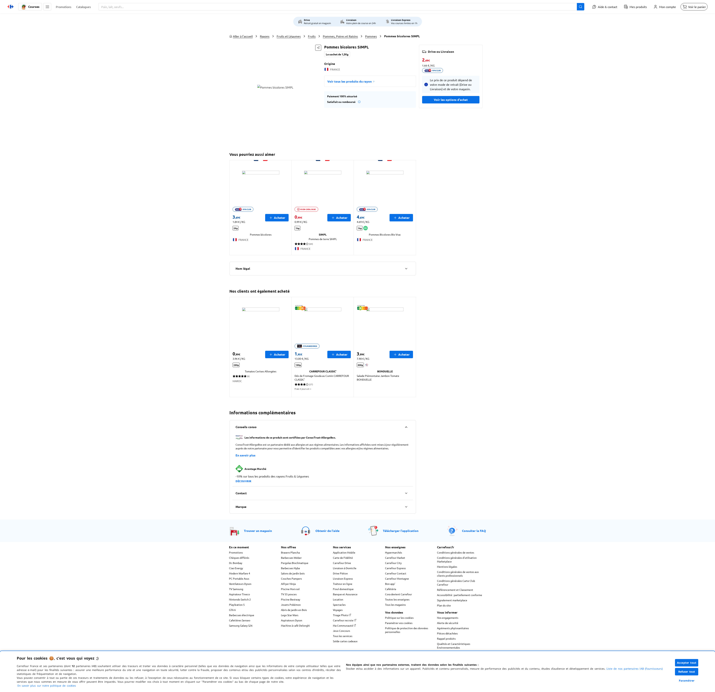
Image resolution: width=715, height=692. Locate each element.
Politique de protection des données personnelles (406, 629)
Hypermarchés (393, 552)
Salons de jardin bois (293, 573)
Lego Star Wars (289, 615)
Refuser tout (686, 671)
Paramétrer (687, 680)
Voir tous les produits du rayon (349, 81)
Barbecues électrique (241, 615)
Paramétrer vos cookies (398, 623)
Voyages (338, 609)
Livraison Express (343, 578)
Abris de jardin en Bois (294, 609)
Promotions (236, 552)
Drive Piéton (340, 573)
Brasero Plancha (290, 552)
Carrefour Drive (342, 563)
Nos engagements (447, 617)
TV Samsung (236, 589)
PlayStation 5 (237, 604)
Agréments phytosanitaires (453, 628)
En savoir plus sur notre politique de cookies (47, 685)
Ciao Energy (236, 568)
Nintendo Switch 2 (240, 599)
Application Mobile (344, 552)
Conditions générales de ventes (455, 552)
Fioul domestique (343, 589)
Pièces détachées (447, 633)
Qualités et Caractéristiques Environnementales (453, 645)
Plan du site (444, 605)
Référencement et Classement (455, 589)
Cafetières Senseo (239, 620)
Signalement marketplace (452, 600)
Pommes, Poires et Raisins (340, 36)
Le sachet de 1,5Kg (337, 54)
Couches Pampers (291, 578)
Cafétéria (390, 589)
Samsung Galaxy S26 (240, 625)
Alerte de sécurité (447, 623)
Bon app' (390, 583)
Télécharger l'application (400, 531)
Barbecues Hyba (290, 568)
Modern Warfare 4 (239, 573)
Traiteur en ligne (342, 583)
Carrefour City (393, 563)
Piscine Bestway (290, 599)
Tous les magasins (395, 604)
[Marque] (406, 506)
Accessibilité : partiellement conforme (459, 595)
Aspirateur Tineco (239, 594)
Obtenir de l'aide (327, 531)
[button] (47, 6)
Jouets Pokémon (291, 604)
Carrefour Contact (395, 573)
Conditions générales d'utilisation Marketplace (457, 559)
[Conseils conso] (406, 427)
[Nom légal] (406, 268)
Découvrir (243, 481)
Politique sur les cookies (399, 617)
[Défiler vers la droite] (411, 207)
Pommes (371, 36)
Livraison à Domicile (344, 568)
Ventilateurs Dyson (240, 583)
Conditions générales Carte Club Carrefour (456, 582)
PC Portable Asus (239, 578)
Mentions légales (447, 566)
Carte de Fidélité (343, 557)
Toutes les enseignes (397, 599)
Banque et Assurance (345, 594)
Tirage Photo (341, 615)
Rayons (264, 36)
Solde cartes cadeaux (345, 641)
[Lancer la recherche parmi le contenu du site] (580, 6)
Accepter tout (686, 662)
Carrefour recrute (343, 620)
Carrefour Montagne (397, 578)
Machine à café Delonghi (295, 625)
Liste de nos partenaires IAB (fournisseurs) (634, 668)
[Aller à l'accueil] (10, 6)
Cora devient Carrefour (398, 594)
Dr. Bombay (235, 563)
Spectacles (339, 604)
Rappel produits (446, 638)
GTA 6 (232, 609)
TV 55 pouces (289, 594)
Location (338, 599)
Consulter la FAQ (474, 531)
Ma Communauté (343, 625)
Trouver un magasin (258, 531)
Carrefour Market (395, 557)
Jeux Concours (341, 630)
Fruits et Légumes (289, 36)
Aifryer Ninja (288, 583)
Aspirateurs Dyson (291, 620)
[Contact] (406, 493)
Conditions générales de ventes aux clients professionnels (458, 573)
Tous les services (342, 636)
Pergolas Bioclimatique (294, 563)
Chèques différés (239, 557)
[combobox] (341, 6)
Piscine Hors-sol (290, 589)
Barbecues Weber (291, 557)
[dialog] (357, 671)
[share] (318, 48)
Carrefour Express (395, 568)
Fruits (312, 36)
